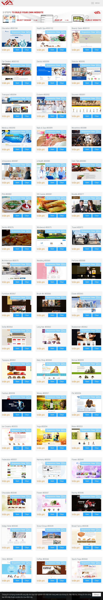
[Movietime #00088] (86, 138)
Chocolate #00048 (9, 493)
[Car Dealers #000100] (16, 72)
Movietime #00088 (79, 128)
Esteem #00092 (43, 94)
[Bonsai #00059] (86, 370)
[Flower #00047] (51, 503)
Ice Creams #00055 (10, 426)
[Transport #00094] (16, 105)
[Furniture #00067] (16, 304)
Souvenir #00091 (78, 94)
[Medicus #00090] (16, 138)
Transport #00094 (9, 94)
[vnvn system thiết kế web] (7, 5)
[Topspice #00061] (16, 370)
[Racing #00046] (86, 503)
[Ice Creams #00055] (16, 437)
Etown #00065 (77, 294)
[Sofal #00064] (16, 337)
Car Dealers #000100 (10, 61)
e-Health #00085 (43, 161)
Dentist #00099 (43, 61)
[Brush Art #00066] (51, 304)
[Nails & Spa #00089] (51, 138)
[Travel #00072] (86, 238)
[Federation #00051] (16, 470)
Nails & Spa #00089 (45, 128)
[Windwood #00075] (51, 238)
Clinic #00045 (7, 559)
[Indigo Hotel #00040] (16, 536)
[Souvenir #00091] (86, 105)
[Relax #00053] (86, 437)
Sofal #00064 (7, 327)
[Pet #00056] (86, 403)
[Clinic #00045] (16, 569)
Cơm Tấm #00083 (79, 161)
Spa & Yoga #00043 (80, 559)
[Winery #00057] (51, 403)
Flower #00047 (43, 493)
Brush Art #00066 (44, 294)
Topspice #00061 (9, 360)
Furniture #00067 (9, 294)
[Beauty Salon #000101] (86, 38)
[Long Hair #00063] (51, 337)
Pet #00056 (76, 393)
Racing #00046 (78, 493)
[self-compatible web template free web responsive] (51, 22)
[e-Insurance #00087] (16, 171)
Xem (17, 50)
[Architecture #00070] (16, 271)
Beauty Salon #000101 (81, 28)
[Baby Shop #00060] (51, 370)
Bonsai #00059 (78, 360)
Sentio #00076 (8, 227)
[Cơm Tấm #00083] (86, 171)
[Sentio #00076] (16, 238)
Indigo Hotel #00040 (10, 526)
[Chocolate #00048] (16, 503)
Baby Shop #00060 (44, 360)
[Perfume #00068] (86, 271)
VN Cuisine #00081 (44, 194)
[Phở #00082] (16, 204)
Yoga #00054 (42, 426)
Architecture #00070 (10, 260)
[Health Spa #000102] (51, 38)
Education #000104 (9, 28)
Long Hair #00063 (44, 327)
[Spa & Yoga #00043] (86, 569)
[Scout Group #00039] (51, 536)
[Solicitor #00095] (86, 72)
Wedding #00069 (43, 260)
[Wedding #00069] (51, 271)
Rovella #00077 (78, 194)
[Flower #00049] (86, 470)
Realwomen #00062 (79, 327)
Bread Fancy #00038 (80, 526)
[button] (95, 3)
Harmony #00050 (43, 459)
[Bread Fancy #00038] (86, 536)
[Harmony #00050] (51, 470)
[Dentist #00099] (51, 72)
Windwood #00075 (44, 227)
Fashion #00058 (8, 393)
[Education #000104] (16, 38)
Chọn (27, 50)
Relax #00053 (77, 426)
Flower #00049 (78, 459)
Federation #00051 (9, 459)
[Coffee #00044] (51, 569)
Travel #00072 (77, 227)
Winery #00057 (43, 393)
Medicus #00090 (8, 128)
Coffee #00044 (43, 559)
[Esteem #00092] (51, 105)
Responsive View (18, 32)
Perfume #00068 (78, 260)
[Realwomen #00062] (86, 337)
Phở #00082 (7, 194)
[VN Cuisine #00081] (51, 204)
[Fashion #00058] (16, 403)
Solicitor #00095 (78, 61)
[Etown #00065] (86, 304)
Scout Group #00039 (45, 526)
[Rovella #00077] (86, 204)
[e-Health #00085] (51, 171)
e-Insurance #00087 (10, 161)
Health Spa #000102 (45, 28)
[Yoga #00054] (51, 437)
